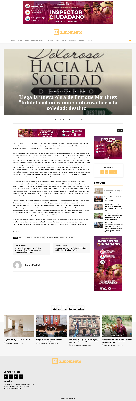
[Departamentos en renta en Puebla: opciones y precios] (98, 191)
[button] (118, 41)
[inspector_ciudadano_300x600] (108, 291)
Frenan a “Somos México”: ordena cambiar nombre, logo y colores (112, 198)
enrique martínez (52, 237)
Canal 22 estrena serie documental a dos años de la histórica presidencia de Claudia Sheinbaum (113, 216)
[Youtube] (21, 376)
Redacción (9, 343)
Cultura (68, 91)
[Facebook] (102, 172)
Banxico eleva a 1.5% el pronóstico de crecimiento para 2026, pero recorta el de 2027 (113, 207)
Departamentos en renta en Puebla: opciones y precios (113, 191)
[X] (106, 172)
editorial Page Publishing (35, 237)
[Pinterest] (111, 172)
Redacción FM (60, 120)
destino (21, 237)
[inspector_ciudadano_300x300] (108, 158)
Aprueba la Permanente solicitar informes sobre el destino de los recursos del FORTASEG (28, 250)
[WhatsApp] (115, 172)
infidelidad (63, 237)
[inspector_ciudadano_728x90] (51, 137)
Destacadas (81, 91)
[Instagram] (11, 376)
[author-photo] (5, 344)
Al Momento (55, 91)
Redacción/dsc (43, 343)
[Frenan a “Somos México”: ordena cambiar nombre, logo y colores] (98, 199)
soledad (71, 237)
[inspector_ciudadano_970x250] (68, 12)
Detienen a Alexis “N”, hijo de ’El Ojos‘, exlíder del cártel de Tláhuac (71, 249)
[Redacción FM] (17, 265)
